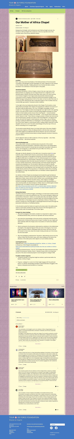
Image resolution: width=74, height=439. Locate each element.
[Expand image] (21, 44)
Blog (10, 433)
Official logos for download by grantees (35, 426)
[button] (57, 6)
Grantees (29, 431)
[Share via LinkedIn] (21, 276)
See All (63, 286)
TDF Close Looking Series (26, 10)
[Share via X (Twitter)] (19, 276)
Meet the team (12, 430)
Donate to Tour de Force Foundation (35, 424)
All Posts (11, 10)
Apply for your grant (31, 430)
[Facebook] (56, 428)
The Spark (17, 10)
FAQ (28, 428)
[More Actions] (57, 326)
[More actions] (57, 18)
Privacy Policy (30, 432)
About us (11, 431)
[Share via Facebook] (16, 276)
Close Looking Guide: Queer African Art (17, 300)
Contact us (11, 432)
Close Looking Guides (54, 299)
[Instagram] (51, 428)
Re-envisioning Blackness (21, 269)
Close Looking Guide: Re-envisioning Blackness (36, 300)
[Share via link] (24, 276)
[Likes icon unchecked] (19, 346)
